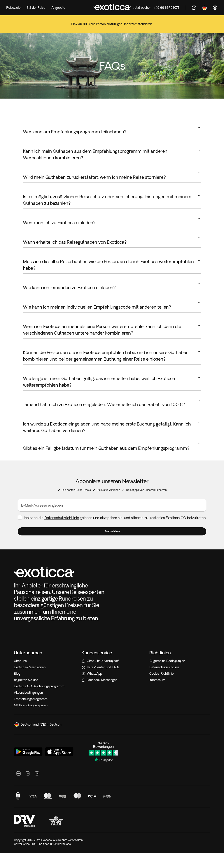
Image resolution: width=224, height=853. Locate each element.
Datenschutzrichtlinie (61, 518)
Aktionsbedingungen (28, 692)
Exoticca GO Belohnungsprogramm (39, 686)
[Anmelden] (215, 7)
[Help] (194, 7)
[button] (112, 531)
